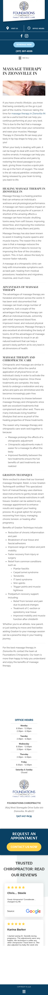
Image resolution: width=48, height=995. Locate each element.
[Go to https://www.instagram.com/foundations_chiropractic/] (26, 36)
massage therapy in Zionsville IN (28, 113)
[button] (24, 847)
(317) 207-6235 (24, 51)
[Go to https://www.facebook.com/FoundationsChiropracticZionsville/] (21, 36)
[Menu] (24, 991)
